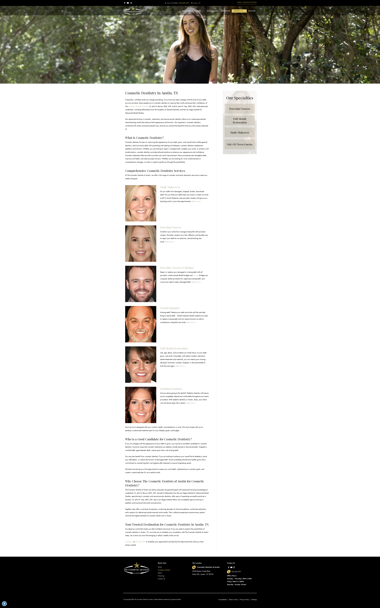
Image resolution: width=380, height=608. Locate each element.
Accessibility (222, 599)
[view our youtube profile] (128, 3)
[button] (247, 3)
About (160, 573)
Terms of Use (233, 599)
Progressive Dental (175, 599)
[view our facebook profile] (124, 3)
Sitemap (254, 599)
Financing (161, 576)
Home (160, 567)
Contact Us (161, 579)
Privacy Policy (244, 599)
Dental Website (158, 599)
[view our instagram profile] (131, 3)
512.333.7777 (140, 541)
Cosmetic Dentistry (164, 570)
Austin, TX (196, 3)
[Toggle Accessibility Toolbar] (4, 603)
